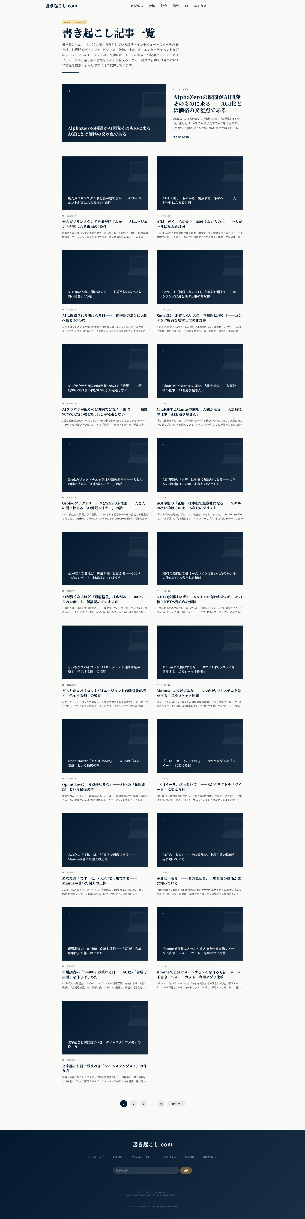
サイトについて (96, 1157)
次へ (174, 1103)
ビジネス (137, 5)
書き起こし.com (61, 5)
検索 (186, 1170)
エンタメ (200, 5)
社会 (164, 5)
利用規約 (117, 1157)
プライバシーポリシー (142, 1157)
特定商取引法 (210, 1157)
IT (187, 5)
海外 (176, 5)
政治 (152, 5)
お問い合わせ (170, 1157)
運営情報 (189, 1157)
